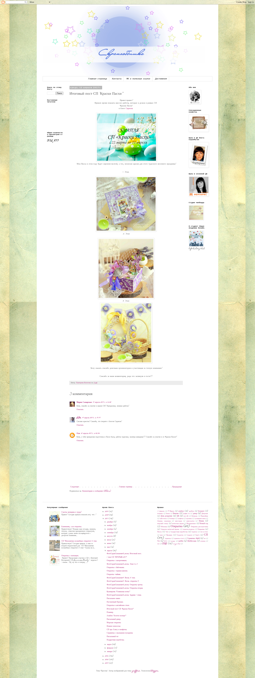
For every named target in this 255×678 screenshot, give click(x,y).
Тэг (158, 541)
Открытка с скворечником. (117, 561)
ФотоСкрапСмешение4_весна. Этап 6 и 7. (122, 564)
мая (108, 547)
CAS (164, 543)
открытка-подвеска (188, 529)
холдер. (173, 541)
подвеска (194, 532)
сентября (110, 533)
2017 (107, 519)
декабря (110, 522)
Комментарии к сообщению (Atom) (96, 491)
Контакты (116, 79)
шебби (180, 541)
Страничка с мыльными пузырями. (120, 633)
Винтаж (176, 513)
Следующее (74, 487)
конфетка (180, 518)
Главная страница (97, 79)
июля (109, 540)
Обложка (164, 526)
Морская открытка (114, 623)
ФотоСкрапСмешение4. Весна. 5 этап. (121, 578)
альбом (181, 511)
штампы (202, 541)
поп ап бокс (204, 532)
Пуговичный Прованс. (115, 602)
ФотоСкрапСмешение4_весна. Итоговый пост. (124, 554)
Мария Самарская (84, 402)
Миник (201, 521)
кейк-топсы (163, 518)
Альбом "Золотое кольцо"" (116, 616)
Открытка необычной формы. (170, 529)
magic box (176, 543)
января (110, 652)
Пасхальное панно (113, 598)
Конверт (172, 518)
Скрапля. (129, 108)
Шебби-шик (191, 541)
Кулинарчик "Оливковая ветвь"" (118, 592)
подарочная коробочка (179, 532)
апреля (110, 551)
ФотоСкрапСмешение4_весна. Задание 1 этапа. (124, 595)
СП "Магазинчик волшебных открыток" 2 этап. (79, 541)
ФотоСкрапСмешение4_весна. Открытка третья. (125, 585)
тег (205, 538)
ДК (178, 516)
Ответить (80, 409)
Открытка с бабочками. (115, 567)
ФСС (165, 541)
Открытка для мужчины (199, 526)
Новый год (204, 523)
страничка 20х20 (179, 538)
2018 (107, 515)
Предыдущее (177, 487)
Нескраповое (191, 523)
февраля (110, 648)
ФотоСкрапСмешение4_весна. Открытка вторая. (125, 588)
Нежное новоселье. (114, 626)
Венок (168, 513)
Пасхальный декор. (114, 619)
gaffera (136, 671)
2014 (107, 663)
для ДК (186, 516)
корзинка (189, 518)
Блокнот (201, 511)
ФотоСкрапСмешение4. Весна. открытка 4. (123, 581)
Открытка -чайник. (114, 574)
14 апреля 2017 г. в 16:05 (102, 402)
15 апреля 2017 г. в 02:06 (90, 433)
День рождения (166, 516)
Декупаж (205, 513)
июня (109, 543)
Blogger (154, 671)
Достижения (161, 79)
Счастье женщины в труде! (71, 512)
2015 (107, 660)
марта (109, 644)
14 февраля (160, 511)
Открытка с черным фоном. (117, 571)
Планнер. (110, 612)
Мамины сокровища (164, 521)
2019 (107, 512)
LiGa (79, 418)
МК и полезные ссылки (138, 79)
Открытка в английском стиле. (118, 605)
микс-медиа (178, 521)
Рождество (180, 535)
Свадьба (189, 535)
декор (195, 513)
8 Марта (171, 511)
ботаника (160, 513)
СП (206, 535)
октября (110, 529)
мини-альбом (190, 521)
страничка (168, 538)
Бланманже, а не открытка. (71, 527)
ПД (167, 532)
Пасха (159, 532)
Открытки (201, 529)
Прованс (169, 535)
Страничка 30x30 (193, 538)
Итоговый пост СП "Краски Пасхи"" (120, 609)
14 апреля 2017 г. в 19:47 (91, 418)
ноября (110, 525)
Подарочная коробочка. (115, 640)
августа (110, 536)
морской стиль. (162, 523)
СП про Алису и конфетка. (117, 630)
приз (161, 535)
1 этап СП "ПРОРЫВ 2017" (117, 557)
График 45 (186, 513)
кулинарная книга (200, 518)
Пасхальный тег (112, 636)
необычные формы (178, 523)
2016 (107, 656)
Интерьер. (195, 516)
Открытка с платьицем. (70, 556)
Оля (78, 433)
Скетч (197, 535)
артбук (191, 511)
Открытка (176, 526)
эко (158, 543)
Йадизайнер (204, 516)
